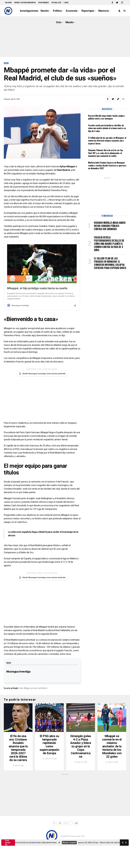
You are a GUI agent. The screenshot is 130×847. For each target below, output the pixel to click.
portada (34, 688)
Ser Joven (8, 2)
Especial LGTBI (56, 2)
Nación (45, 10)
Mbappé (27, 688)
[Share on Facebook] (107, 99)
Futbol (20, 688)
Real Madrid (42, 688)
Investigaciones (29, 10)
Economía (71, 10)
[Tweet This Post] (113, 99)
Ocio (58, 22)
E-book (66, 2)
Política (57, 10)
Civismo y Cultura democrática (25, 2)
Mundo (70, 22)
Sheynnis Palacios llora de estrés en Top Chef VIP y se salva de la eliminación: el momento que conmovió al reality (105, 153)
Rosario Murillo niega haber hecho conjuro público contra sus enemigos (106, 117)
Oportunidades (43, 2)
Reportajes (88, 10)
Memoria (103, 10)
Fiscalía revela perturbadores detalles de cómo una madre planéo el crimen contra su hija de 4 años (107, 128)
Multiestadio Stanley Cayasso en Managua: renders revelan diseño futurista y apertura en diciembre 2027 (107, 165)
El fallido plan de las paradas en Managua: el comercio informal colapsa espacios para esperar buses (107, 140)
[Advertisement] (65, 36)
